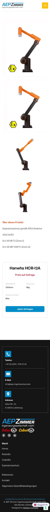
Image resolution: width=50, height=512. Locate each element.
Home (5, 448)
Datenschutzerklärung (35, 499)
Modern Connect (30, 508)
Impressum (19, 499)
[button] (45, 5)
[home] (12, 5)
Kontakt (8, 499)
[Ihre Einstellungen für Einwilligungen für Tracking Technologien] (45, 507)
